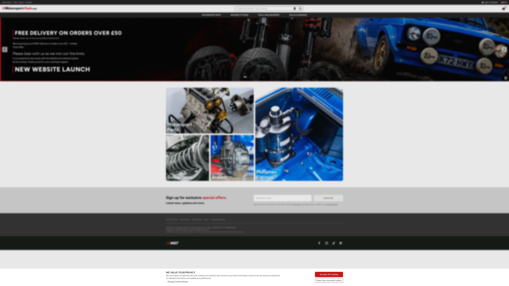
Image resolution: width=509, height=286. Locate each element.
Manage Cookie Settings (178, 282)
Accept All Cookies (329, 274)
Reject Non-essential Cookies (329, 280)
